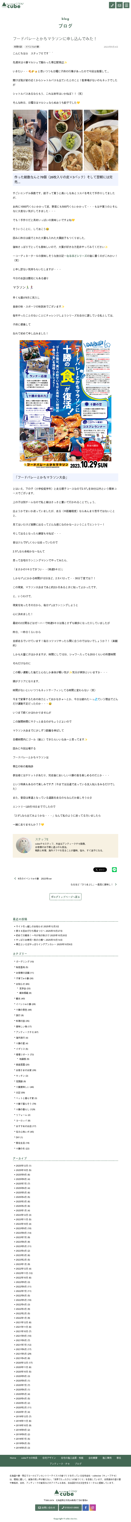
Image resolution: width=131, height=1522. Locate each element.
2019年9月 (21, 1429)
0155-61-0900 (72, 1507)
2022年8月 (21, 1286)
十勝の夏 (20, 1043)
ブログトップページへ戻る (65, 896)
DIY (18, 1137)
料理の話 (18, 46)
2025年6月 (21, 1187)
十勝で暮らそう (24, 1103)
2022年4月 (21, 1304)
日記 (18, 1092)
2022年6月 (21, 1295)
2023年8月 (21, 1232)
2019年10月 (22, 1425)
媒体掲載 (23, 992)
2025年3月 (21, 1201)
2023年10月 (22, 1223)
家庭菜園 (20, 1064)
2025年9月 (21, 1174)
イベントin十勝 (32, 46)
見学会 (22, 988)
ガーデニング (22, 961)
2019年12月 (22, 1416)
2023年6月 (21, 1241)
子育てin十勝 (22, 978)
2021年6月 (21, 1349)
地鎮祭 (22, 1058)
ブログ (78, 1463)
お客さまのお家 (24, 1070)
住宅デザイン (49, 1457)
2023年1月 (21, 1264)
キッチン (20, 1075)
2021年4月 (21, 1358)
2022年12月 (22, 1268)
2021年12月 (22, 1322)
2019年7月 (21, 1438)
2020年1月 (21, 1411)
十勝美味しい (22, 1086)
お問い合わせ (48, 1507)
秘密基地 (20, 967)
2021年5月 (21, 1353)
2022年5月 (21, 1299)
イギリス (20, 1048)
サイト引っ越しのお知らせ (29, 926)
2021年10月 (22, 1331)
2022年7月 (21, 1290)
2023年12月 (22, 1214)
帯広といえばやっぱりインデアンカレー (36, 944)
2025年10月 (22, 1170)
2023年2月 (21, 1259)
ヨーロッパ (21, 1120)
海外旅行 (20, 1037)
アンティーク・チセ (60, 1463)
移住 (119, 1457)
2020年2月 (21, 1407)
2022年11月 (22, 1273)
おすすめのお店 (24, 1126)
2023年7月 (21, 1237)
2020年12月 (22, 1362)
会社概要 (93, 1457)
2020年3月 (21, 1402)
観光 (18, 998)
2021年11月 (22, 1326)
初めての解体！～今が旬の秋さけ (33, 935)
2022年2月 (21, 1313)
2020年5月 (21, 1393)
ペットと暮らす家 (25, 1098)
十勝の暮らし (22, 1109)
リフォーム (21, 1114)
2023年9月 (21, 1228)
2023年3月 (21, 1255)
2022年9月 (21, 1282)
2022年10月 (22, 1277)
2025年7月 (21, 1183)
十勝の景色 (21, 1009)
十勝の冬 (20, 1148)
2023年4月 (21, 1250)
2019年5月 (21, 1447)
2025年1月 (21, 1210)
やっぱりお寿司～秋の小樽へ (30, 939)
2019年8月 (21, 1434)
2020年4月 (21, 1398)
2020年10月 (22, 1371)
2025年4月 (21, 1196)
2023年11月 (22, 1219)
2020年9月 (21, 1376)
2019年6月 (21, 1443)
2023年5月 (21, 1246)
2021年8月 (21, 1340)
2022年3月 (21, 1308)
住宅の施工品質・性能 (72, 1457)
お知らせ (20, 983)
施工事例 (107, 1457)
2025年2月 (21, 1205)
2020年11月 (22, 1367)
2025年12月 (22, 1165)
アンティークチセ (25, 1032)
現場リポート (22, 1054)
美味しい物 (21, 1026)
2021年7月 (21, 1344)
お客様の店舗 (22, 972)
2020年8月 (21, 1380)
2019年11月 (22, 1420)
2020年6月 (21, 1389)
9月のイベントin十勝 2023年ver (35, 878)
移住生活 (20, 1142)
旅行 (18, 1015)
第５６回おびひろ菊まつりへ (30, 930)
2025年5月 (21, 1192)
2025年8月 (21, 1179)
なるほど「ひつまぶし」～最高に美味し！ (92, 884)
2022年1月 (21, 1317)
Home (13, 1457)
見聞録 (19, 1081)
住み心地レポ (22, 1131)
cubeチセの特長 (29, 1457)
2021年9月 (21, 1335)
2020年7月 (21, 1385)
